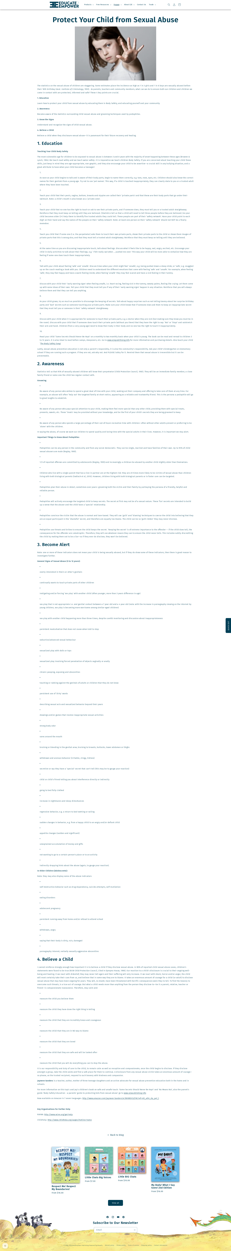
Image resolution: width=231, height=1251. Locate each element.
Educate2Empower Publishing (79, 1245)
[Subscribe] (134, 1230)
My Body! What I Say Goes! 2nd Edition (163, 1186)
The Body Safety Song (50, 343)
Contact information (160, 1245)
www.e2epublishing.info (135, 1093)
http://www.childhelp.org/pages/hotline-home (70, 1120)
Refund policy (109, 1245)
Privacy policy (121, 1245)
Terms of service (133, 1245)
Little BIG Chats (127, 1176)
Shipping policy (146, 1245)
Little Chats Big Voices (98, 1177)
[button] (89, 4)
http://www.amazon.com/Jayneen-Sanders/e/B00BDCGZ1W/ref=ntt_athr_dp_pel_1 (120, 1098)
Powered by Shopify (96, 1245)
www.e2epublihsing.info (118, 340)
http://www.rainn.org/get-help (58, 1114)
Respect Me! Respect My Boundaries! (64, 1187)
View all (115, 1203)
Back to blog (117, 1135)
